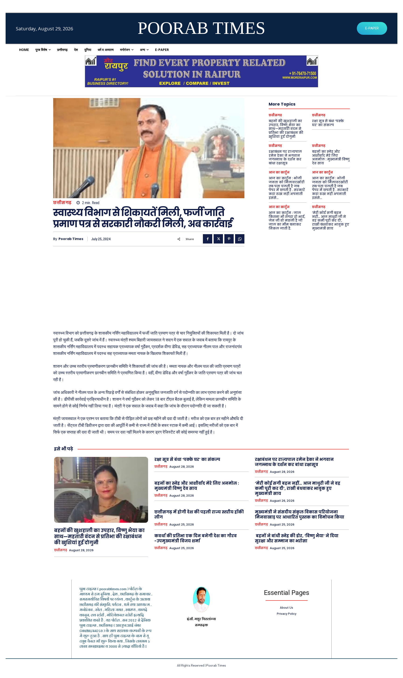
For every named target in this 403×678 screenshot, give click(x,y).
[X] (218, 239)
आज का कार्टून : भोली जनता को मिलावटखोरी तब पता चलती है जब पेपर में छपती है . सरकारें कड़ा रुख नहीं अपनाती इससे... (287, 188)
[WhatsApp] (239, 239)
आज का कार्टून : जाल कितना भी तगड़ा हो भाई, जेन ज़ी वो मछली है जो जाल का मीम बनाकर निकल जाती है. (287, 220)
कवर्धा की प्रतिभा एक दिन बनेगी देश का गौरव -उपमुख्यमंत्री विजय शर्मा (195, 538)
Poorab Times (71, 239)
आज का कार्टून (279, 172)
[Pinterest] (229, 239)
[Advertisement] (148, 286)
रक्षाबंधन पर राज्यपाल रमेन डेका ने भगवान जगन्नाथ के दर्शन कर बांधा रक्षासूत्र (285, 157)
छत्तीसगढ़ (62, 203)
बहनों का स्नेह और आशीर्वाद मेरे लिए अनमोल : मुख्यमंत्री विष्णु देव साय (331, 157)
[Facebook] (207, 239)
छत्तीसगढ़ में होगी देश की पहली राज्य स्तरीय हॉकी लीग (199, 514)
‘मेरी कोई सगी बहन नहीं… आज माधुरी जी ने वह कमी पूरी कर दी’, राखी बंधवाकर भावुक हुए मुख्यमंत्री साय (330, 220)
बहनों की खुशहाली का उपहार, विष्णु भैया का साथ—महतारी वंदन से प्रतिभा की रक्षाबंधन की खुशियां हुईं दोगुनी (286, 129)
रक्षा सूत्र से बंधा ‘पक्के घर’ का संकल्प (328, 123)
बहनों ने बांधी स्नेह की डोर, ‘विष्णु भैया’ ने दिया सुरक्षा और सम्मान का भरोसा (296, 538)
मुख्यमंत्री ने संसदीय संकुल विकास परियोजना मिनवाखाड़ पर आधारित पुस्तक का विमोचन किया (299, 514)
